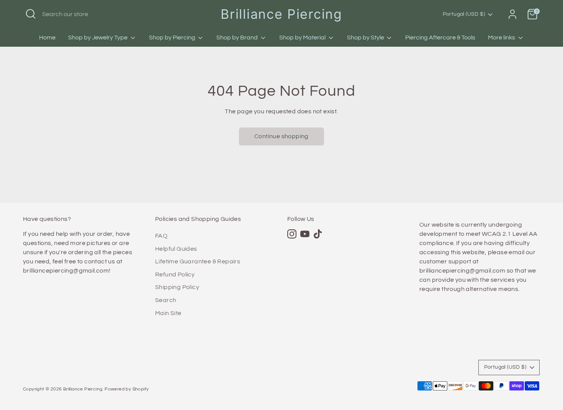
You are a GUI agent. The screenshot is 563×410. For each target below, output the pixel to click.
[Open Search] (30, 13)
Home (47, 37)
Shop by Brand (237, 37)
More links (502, 37)
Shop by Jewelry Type (98, 37)
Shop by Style (366, 37)
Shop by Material (303, 37)
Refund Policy (175, 274)
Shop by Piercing (172, 37)
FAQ (161, 236)
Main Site (168, 313)
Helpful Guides (176, 249)
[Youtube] (304, 233)
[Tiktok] (317, 233)
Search (165, 300)
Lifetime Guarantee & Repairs (197, 261)
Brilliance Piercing (281, 14)
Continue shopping (281, 136)
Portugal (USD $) (464, 14)
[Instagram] (291, 233)
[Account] (512, 14)
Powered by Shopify (127, 389)
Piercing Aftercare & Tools (440, 37)
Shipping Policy (177, 287)
